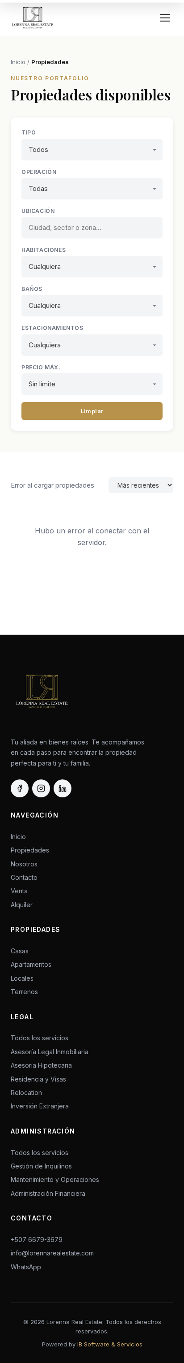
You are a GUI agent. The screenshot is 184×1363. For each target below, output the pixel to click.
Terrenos (24, 991)
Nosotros (24, 864)
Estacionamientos (52, 328)
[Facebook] (20, 788)
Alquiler (22, 905)
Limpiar (92, 411)
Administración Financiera (48, 1193)
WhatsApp (26, 1267)
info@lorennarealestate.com (52, 1253)
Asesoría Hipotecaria (41, 1065)
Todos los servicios (39, 1038)
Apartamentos (31, 964)
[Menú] (164, 18)
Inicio (18, 61)
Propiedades (50, 61)
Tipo (28, 132)
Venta (19, 891)
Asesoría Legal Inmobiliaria (49, 1052)
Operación (38, 172)
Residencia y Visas (38, 1079)
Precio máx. (41, 367)
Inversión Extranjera (40, 1106)
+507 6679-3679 (37, 1239)
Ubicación (37, 211)
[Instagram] (41, 788)
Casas (20, 951)
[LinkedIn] (62, 788)
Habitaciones (43, 250)
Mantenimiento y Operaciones (55, 1179)
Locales (22, 978)
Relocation (26, 1092)
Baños (31, 289)
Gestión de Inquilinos (41, 1166)
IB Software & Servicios (109, 1344)
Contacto (24, 877)
